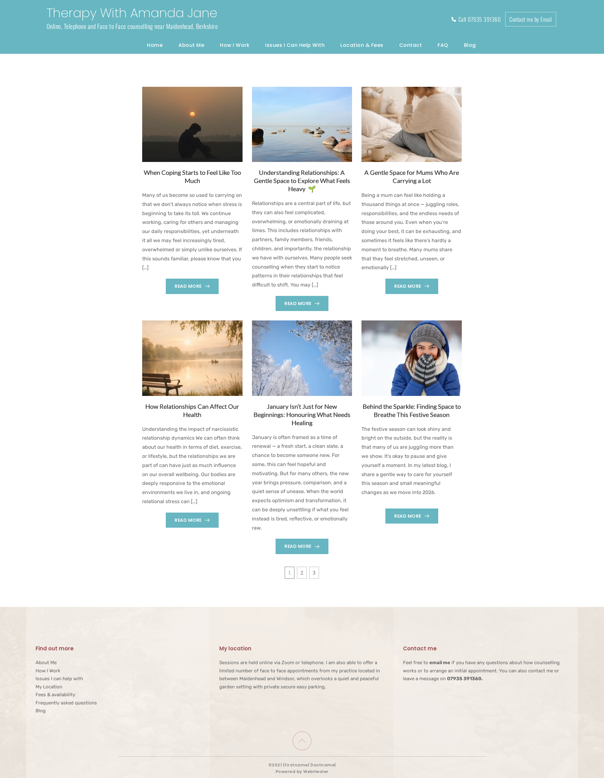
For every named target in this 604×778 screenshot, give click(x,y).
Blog (41, 711)
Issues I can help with (59, 678)
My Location (49, 687)
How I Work (48, 671)
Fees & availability (55, 694)
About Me (46, 662)
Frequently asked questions (66, 703)
